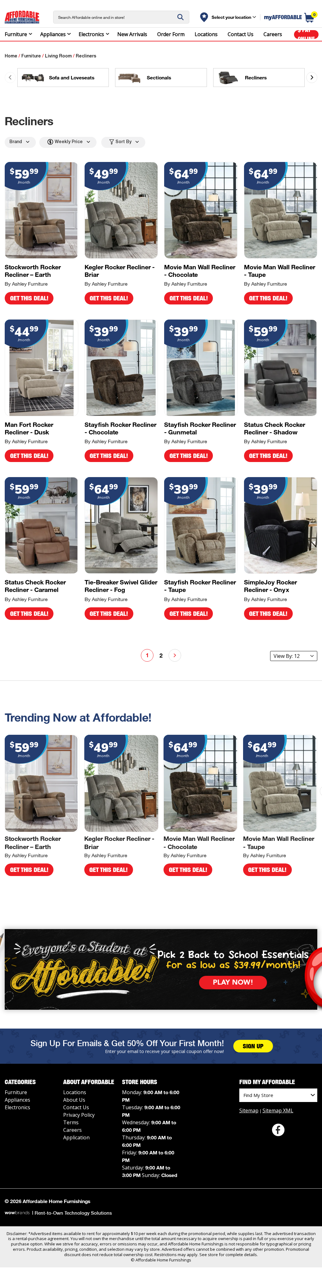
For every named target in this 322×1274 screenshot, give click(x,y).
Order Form (171, 34)
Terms (71, 1122)
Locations (206, 34)
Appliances (53, 34)
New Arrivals (132, 34)
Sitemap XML (278, 1110)
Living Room (58, 56)
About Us (74, 1099)
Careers (273, 34)
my (283, 17)
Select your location (231, 17)
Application (76, 1137)
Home (11, 56)
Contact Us (240, 34)
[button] (311, 77)
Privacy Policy (79, 1114)
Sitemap (248, 1110)
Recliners (86, 56)
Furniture (16, 34)
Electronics (91, 34)
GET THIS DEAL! (29, 298)
